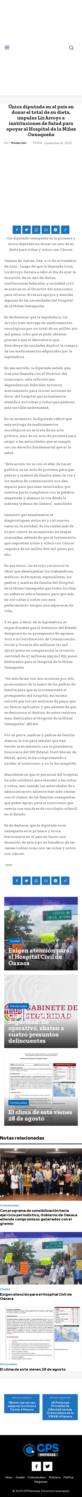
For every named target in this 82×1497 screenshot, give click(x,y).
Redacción (18, 143)
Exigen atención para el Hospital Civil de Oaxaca (36, 1296)
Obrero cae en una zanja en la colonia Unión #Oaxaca (22, 1406)
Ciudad (15, 941)
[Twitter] (26, 230)
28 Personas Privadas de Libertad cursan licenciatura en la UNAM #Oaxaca (60, 1409)
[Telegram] (55, 230)
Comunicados (9, 1205)
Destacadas (18, 1006)
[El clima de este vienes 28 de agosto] (41, 1089)
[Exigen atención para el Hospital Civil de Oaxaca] (41, 933)
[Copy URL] (65, 230)
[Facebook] (17, 230)
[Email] (46, 230)
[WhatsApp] (36, 230)
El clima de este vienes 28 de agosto (33, 1369)
